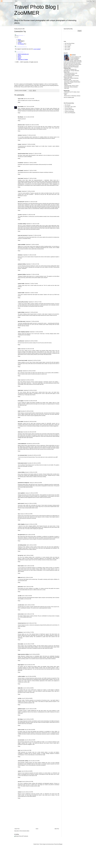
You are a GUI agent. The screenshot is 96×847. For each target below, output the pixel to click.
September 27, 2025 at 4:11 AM (28, 214)
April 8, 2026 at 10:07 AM (31, 623)
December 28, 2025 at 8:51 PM (29, 431)
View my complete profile (69, 97)
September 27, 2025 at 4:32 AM (29, 254)
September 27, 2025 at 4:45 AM (32, 274)
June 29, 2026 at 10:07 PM (25, 750)
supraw (19, 771)
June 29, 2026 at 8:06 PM (34, 654)
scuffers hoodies (21, 676)
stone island (20, 178)
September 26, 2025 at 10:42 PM (32, 124)
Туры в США (20, 98)
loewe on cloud (21, 729)
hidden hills (20, 688)
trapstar (19, 144)
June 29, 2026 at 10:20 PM (33, 760)
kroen (19, 379)
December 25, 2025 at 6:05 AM (30, 421)
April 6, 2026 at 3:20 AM (28, 586)
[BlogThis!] (31, 90)
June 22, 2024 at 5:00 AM (29, 116)
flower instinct (21, 565)
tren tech (20, 781)
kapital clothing (21, 312)
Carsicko (20, 214)
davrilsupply (20, 170)
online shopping (21, 524)
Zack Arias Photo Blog (69, 109)
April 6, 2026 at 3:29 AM (27, 595)
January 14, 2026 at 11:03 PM (26, 513)
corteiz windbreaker (22, 443)
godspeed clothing (22, 264)
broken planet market (22, 463)
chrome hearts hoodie (22, 360)
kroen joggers (21, 400)
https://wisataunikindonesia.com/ (28, 109)
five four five (20, 555)
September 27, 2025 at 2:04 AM (28, 191)
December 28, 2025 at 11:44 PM (34, 455)
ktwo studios (20, 421)
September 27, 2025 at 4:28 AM (32, 244)
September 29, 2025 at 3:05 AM (29, 370)
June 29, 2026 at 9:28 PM (30, 729)
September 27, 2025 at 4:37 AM (32, 264)
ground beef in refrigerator (23, 482)
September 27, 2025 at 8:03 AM (31, 312)
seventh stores (21, 604)
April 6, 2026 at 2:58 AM (28, 555)
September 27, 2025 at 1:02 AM (34, 153)
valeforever (20, 632)
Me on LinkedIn (68, 44)
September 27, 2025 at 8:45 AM (36, 331)
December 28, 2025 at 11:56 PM (33, 463)
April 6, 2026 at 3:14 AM (28, 577)
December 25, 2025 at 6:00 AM (27, 411)
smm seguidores (21, 493)
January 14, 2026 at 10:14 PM (31, 472)
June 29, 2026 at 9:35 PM (30, 740)
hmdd (19, 411)
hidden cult (20, 577)
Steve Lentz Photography (70, 112)
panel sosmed (21, 503)
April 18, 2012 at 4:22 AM (29, 98)
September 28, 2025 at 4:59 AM (31, 340)
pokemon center (21, 124)
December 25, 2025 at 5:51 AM (30, 400)
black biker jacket (21, 321)
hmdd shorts (20, 390)
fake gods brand (21, 534)
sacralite (20, 595)
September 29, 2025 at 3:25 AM (27, 379)
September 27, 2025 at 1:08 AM (30, 162)
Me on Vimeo (67, 48)
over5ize (20, 698)
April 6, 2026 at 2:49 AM (31, 545)
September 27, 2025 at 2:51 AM (30, 201)
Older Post (57, 828)
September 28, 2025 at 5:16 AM (34, 360)
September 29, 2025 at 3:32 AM (30, 390)
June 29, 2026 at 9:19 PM (28, 719)
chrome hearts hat (22, 623)
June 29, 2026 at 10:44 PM (27, 791)
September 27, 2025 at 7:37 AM (34, 301)
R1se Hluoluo (21, 106)
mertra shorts (21, 614)
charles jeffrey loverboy (23, 301)
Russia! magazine (68, 108)
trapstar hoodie (21, 283)
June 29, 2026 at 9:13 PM (31, 708)
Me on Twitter (67, 46)
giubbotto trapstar (22, 708)
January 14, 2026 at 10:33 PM (32, 493)
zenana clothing (21, 472)
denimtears (20, 254)
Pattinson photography (69, 111)
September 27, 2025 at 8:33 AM (32, 321)
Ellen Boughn (67, 105)
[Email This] (29, 90)
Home (37, 828)
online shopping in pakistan (23, 331)
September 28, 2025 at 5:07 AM (27, 348)
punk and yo (20, 586)
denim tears (20, 431)
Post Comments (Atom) (24, 830)
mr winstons (20, 162)
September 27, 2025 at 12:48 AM (28, 144)
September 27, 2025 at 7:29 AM (31, 283)
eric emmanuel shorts (22, 455)
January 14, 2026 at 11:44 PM (31, 524)
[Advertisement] (36, 824)
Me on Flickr (67, 49)
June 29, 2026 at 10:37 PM (27, 781)
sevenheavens (21, 340)
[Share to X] (32, 90)
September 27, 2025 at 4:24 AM (34, 235)
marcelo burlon (21, 740)
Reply (19, 102)
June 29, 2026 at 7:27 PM (28, 632)
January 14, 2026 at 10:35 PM (30, 503)
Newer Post (17, 828)
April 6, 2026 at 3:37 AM (29, 614)
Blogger (60, 844)
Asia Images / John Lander (70, 106)
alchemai (20, 135)
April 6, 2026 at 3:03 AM (29, 565)
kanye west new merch (23, 235)
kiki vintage (20, 719)
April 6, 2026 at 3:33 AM (29, 604)
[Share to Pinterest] (35, 90)
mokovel (20, 791)
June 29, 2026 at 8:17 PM (29, 664)
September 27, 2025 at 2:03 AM (29, 178)
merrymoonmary (50, 844)
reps (19, 513)
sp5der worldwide (21, 244)
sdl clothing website (22, 545)
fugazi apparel (21, 664)
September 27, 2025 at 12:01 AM (29, 135)
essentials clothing (22, 223)
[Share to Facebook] (34, 90)
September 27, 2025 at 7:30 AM (31, 292)
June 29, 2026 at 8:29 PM (31, 676)
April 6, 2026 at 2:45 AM (30, 534)
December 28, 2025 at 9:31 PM (33, 443)
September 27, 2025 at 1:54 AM (30, 170)
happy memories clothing (23, 654)
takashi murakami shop (23, 153)
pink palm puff (21, 201)
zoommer (74, 54)
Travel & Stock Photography (72, 66)
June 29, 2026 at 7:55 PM (29, 643)
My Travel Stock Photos (69, 43)
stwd (19, 750)
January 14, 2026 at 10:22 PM (36, 482)
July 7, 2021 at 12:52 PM (29, 106)
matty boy (20, 370)
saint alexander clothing (23, 760)
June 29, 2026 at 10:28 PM (26, 771)
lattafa (19, 348)
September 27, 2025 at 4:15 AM (32, 223)
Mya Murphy (20, 116)
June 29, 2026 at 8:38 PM (28, 688)
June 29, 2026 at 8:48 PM (27, 698)
